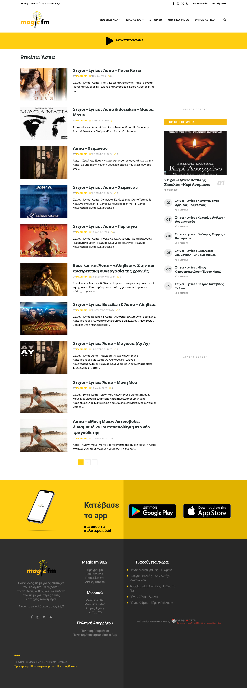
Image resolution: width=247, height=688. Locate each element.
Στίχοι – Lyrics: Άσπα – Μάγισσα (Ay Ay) (111, 343)
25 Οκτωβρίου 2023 (101, 349)
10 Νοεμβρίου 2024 (101, 193)
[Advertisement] (195, 80)
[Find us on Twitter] (182, 3)
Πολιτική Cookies (67, 666)
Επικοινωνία (200, 3)
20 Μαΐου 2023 (99, 388)
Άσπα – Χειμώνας (90, 148)
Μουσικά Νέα (95, 600)
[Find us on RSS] (187, 3)
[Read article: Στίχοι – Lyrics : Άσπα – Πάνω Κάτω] (43, 84)
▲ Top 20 (155, 19)
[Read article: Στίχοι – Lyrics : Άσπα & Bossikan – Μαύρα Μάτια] (43, 123)
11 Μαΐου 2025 (98, 76)
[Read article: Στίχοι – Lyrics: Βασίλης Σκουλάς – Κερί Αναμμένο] (195, 153)
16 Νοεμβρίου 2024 (101, 154)
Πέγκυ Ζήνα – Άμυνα (144, 597)
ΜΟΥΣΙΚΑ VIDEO (178, 19)
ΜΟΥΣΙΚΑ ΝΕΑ (108, 19)
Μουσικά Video (94, 604)
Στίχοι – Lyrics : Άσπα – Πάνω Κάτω (107, 70)
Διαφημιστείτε (95, 582)
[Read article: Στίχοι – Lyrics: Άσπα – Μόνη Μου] (43, 396)
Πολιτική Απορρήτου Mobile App (95, 635)
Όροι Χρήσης (21, 666)
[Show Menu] (89, 20)
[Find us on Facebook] (173, 3)
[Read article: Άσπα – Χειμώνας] (43, 162)
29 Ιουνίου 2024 (100, 232)
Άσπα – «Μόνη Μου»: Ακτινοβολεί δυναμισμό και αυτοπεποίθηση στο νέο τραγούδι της (111, 427)
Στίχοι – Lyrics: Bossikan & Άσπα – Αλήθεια (114, 304)
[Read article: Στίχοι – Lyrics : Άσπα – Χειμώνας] (43, 201)
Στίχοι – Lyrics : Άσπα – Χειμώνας (105, 187)
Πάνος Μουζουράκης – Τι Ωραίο (151, 570)
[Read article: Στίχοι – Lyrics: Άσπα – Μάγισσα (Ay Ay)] (43, 357)
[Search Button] (225, 19)
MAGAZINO (133, 19)
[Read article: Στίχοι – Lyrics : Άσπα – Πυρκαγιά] (43, 240)
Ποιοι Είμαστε (218, 3)
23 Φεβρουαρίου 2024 (103, 277)
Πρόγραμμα (95, 570)
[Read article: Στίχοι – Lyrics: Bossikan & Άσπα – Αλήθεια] (43, 318)
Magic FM (81, 76)
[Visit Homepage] (34, 20)
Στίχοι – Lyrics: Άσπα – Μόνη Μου (105, 382)
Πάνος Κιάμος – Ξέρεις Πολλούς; (151, 603)
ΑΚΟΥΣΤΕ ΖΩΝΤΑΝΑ (129, 40)
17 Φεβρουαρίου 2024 (102, 310)
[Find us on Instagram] (178, 3)
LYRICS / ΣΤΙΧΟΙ (205, 19)
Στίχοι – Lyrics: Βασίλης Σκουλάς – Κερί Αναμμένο (187, 182)
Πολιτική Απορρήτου (95, 631)
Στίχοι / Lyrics (95, 608)
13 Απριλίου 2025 (100, 120)
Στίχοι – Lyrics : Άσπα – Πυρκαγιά (105, 226)
